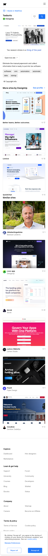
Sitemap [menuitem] (28, 506)
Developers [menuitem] (29, 481)
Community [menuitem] (29, 476)
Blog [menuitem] (5, 486)
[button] (34, 16)
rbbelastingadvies (14, 232)
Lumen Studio (12, 351)
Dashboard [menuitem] (8, 454)
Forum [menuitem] (27, 471)
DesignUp (11, 273)
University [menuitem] (7, 476)
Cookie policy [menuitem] (30, 526)
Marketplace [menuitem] (8, 459)
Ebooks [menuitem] (6, 491)
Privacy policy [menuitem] (9, 531)
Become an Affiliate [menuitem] (32, 511)
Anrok (9, 310)
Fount (9, 388)
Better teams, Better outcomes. (16, 123)
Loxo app (11, 271)
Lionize (6, 159)
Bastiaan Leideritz (14, 235)
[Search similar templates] (42, 16)
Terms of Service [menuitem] (10, 526)
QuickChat (7, 195)
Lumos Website (13, 349)
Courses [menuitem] (7, 481)
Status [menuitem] (27, 491)
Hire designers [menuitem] (30, 454)
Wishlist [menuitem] (28, 486)
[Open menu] (44, 4)
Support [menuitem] (7, 471)
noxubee (10, 427)
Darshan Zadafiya (14, 429)
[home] (5, 4)
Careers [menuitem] (7, 511)
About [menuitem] (6, 506)
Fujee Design (12, 390)
